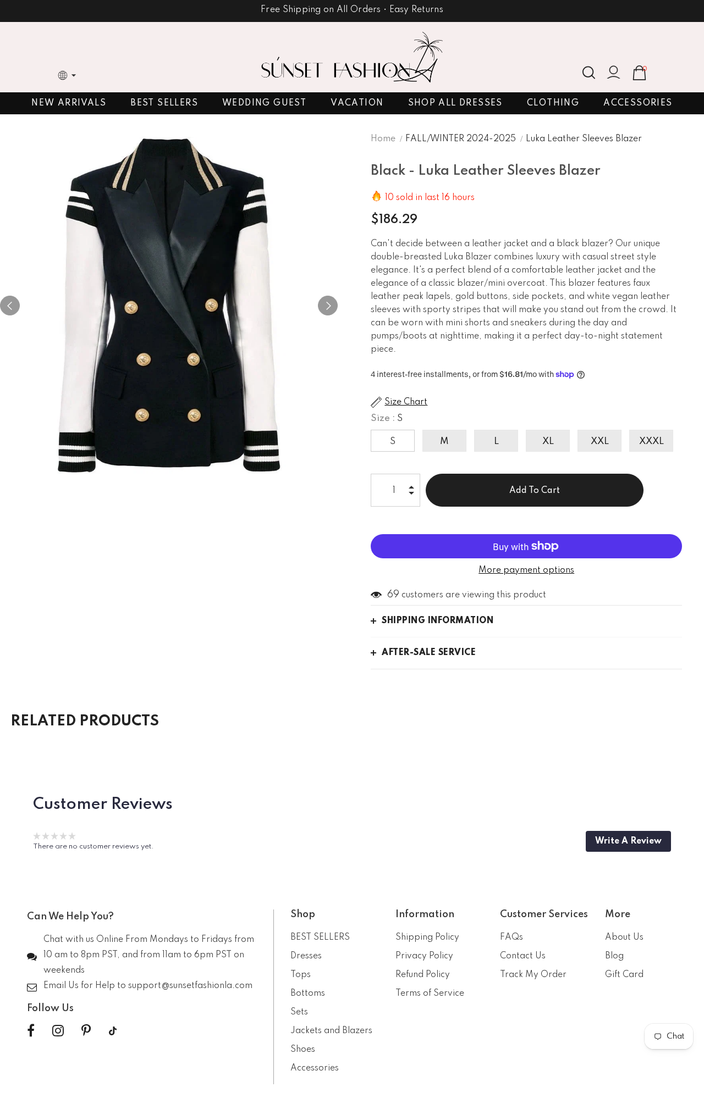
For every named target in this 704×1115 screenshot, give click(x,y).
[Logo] (352, 57)
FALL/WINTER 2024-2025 (460, 139)
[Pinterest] (86, 1031)
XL (548, 441)
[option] (169, 305)
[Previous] (10, 305)
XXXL (651, 441)
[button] (628, 841)
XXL (600, 441)
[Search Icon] (588, 72)
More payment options (526, 570)
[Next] (328, 305)
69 (393, 595)
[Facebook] (31, 1031)
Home (383, 139)
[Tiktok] (112, 1031)
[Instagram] (58, 1031)
